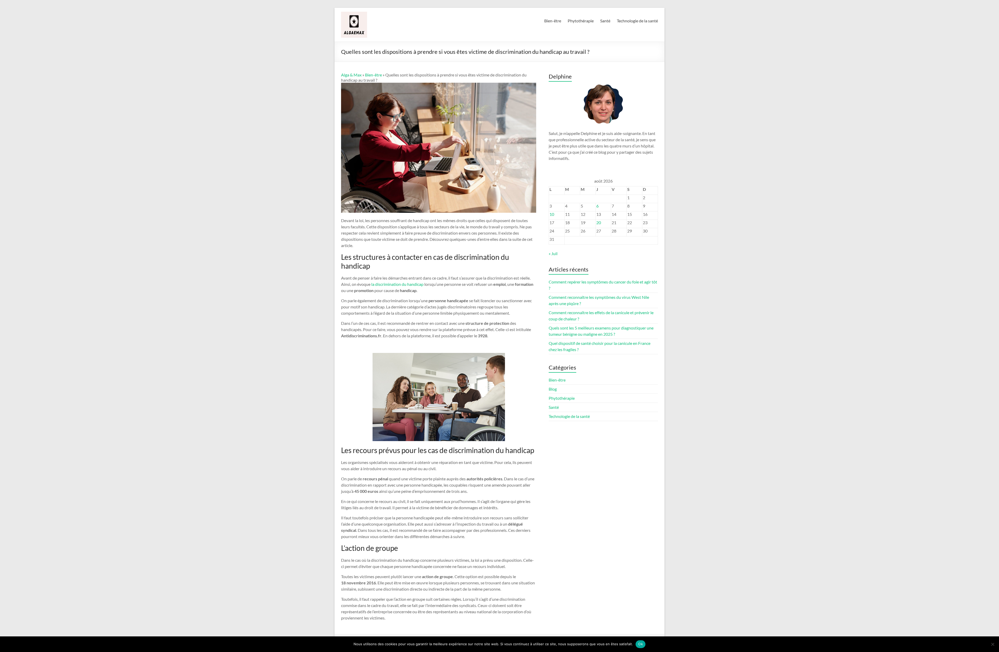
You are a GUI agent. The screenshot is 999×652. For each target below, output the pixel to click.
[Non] (992, 644)
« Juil (553, 253)
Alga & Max (351, 74)
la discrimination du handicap (397, 284)
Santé (605, 20)
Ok (640, 644)
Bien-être (552, 20)
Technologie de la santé (637, 20)
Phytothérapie (581, 20)
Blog (553, 388)
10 (551, 214)
